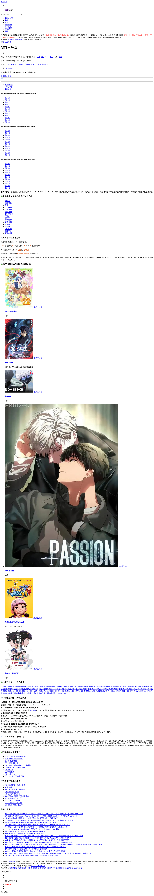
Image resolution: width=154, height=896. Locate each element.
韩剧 (6, 20)
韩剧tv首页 (9, 18)
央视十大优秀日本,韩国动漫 (11, 687)
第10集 (7, 118)
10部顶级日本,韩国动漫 (93, 687)
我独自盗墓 (9, 362)
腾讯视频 (8, 203)
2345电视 (8, 229)
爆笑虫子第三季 (14, 805)
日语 (60, 57)
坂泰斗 (8, 64)
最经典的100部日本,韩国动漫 (51, 691)
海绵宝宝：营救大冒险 (15, 785)
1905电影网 (9, 214)
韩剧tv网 (4, 2)
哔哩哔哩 (8, 220)
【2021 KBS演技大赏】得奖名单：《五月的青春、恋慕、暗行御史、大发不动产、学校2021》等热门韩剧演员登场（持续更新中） (54, 844)
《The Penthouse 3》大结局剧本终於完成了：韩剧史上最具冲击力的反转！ (33, 829)
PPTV (7, 216)
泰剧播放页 (42, 868)
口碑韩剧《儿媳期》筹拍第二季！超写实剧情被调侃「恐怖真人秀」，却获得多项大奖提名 (39, 820)
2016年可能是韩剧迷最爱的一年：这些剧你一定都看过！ (27, 849)
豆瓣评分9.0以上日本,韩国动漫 (73, 687)
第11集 (7, 120)
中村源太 (14, 64)
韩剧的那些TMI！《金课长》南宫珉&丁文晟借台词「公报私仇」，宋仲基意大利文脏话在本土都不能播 (44, 836)
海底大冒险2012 (12, 794)
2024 (51, 57)
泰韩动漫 (8, 29)
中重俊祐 (9, 68)
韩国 (42, 57)
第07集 (7, 111)
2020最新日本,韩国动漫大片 (105, 689)
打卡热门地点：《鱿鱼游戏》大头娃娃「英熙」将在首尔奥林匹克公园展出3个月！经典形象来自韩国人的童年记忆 (48, 853)
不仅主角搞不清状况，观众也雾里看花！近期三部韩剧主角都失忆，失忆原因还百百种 (37, 840)
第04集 (7, 104)
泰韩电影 (8, 25)
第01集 (7, 98)
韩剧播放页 (22, 868)
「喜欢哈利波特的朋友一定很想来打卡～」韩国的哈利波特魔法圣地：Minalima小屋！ (37, 827)
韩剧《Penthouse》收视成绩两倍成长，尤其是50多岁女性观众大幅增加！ (32, 822)
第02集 (7, 100)
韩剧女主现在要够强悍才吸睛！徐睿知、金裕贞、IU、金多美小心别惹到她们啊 (35, 851)
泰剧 (6, 22)
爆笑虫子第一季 (13, 798)
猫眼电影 (8, 231)
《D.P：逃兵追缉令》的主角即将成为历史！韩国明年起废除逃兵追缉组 (32, 855)
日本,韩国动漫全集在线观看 (52, 687)
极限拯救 (8, 396)
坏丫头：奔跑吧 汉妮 (13, 673)
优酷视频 (8, 207)
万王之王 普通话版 (14, 776)
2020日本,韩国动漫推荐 (33, 693)
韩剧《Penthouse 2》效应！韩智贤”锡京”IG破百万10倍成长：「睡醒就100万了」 (35, 847)
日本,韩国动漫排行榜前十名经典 (127, 689)
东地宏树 (43, 64)
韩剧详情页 (13, 868)
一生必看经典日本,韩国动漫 (84, 689)
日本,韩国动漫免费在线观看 (133, 691)
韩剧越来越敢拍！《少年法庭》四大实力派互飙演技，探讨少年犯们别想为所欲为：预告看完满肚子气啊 (44, 814)
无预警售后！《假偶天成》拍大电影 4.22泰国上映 (24, 833)
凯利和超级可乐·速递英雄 (14, 622)
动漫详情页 (69, 868)
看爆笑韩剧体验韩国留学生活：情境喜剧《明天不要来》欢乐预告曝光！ (32, 818)
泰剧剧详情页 (32, 868)
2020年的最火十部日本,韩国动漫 (111, 691)
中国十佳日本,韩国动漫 (110, 687)
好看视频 (8, 222)
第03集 (7, 102)
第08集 (7, 113)
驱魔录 (9, 772)
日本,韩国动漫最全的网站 (128, 687)
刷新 (19, 250)
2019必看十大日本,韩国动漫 (64, 689)
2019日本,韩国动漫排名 (31, 691)
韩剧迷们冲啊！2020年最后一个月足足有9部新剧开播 (25, 831)
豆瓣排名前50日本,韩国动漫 (89, 691)
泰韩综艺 (8, 27)
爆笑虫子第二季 (13, 803)
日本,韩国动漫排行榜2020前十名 (54, 693)
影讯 (6, 31)
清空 (6, 10)
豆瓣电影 (8, 233)
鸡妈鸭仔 (12, 800)
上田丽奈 (29, 64)
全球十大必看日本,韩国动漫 (31, 687)
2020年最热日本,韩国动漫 (13, 691)
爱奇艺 (7, 201)
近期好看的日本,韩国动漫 (15, 693)
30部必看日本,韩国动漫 (19, 689)
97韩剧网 (8, 87)
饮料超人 (10, 774)
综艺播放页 (60, 868)
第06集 (7, 109)
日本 (38, 57)
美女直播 (8, 885)
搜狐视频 (8, 212)
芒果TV (8, 205)
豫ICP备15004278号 (38, 866)
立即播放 (4, 76)
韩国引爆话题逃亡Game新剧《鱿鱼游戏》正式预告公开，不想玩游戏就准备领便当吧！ (37, 825)
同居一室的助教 (11, 311)
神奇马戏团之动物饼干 (15, 789)
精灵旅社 (12, 792)
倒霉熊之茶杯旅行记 (17, 796)
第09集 (7, 115)
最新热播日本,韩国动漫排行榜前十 (41, 689)
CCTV (7, 218)
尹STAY (11, 787)
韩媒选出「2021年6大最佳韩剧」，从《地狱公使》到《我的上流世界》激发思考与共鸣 (38, 838)
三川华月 (21, 64)
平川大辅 (36, 64)
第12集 (7, 122)
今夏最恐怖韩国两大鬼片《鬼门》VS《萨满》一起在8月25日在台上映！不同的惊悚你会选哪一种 (41, 816)
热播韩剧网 (9, 85)
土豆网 (7, 226)
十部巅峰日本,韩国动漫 (70, 691)
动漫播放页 (78, 868)
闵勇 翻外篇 (9, 571)
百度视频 (8, 209)
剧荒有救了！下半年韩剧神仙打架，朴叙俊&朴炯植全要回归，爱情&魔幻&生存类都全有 (38, 842)
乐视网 (7, 224)
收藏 (9, 76)
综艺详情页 (51, 868)
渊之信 (9, 770)
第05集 (7, 107)
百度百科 (32, 710)
